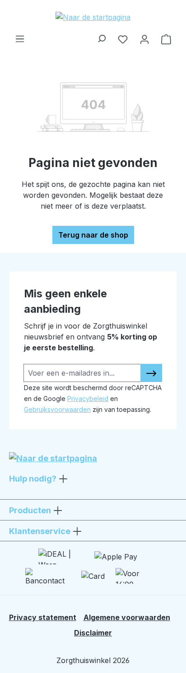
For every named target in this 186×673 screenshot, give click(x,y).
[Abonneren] (151, 373)
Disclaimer (93, 632)
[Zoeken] (101, 36)
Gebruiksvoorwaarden (57, 409)
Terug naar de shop (93, 234)
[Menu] (20, 36)
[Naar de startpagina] (93, 17)
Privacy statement (42, 617)
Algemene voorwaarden (127, 617)
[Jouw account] (144, 39)
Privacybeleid (87, 398)
